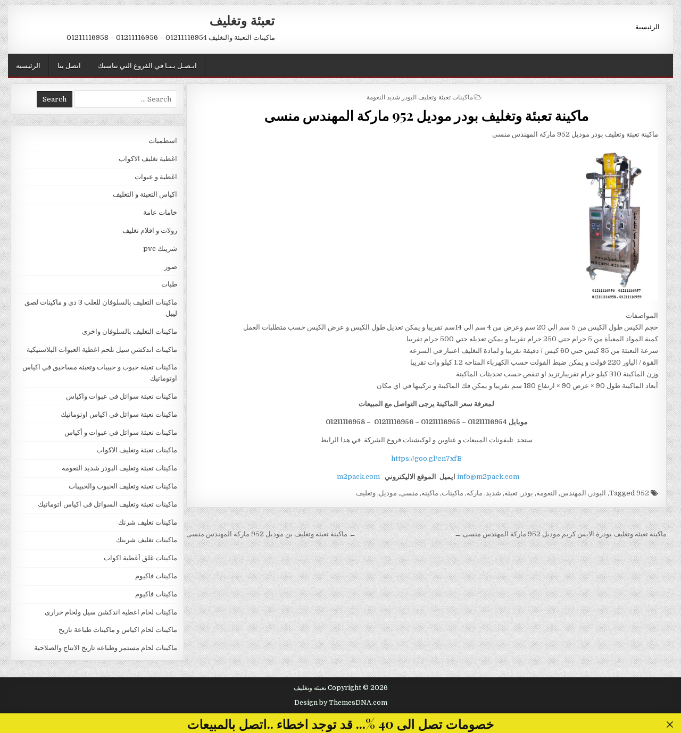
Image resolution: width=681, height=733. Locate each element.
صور (170, 267)
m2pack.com (357, 477)
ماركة (475, 493)
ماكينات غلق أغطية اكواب (140, 558)
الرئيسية (647, 26)
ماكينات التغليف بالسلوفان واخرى (129, 331)
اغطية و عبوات (156, 177)
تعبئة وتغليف (242, 19)
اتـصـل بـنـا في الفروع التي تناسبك (147, 65)
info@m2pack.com (488, 477)
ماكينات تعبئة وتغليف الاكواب (136, 450)
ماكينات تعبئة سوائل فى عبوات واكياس (121, 396)
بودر (527, 493)
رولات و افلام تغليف (149, 230)
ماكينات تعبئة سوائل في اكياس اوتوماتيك (119, 414)
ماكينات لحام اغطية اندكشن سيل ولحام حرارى (111, 612)
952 (642, 493)
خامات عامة (160, 212)
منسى (409, 493)
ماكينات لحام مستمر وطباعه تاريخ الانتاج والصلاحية (105, 648)
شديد (493, 493)
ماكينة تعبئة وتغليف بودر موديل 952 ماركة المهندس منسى (426, 115)
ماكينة (429, 493)
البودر (597, 493)
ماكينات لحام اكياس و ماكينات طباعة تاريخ (118, 630)
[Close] (670, 724)
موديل (388, 493)
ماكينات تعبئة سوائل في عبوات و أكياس (120, 432)
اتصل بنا (69, 65)
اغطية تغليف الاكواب (148, 159)
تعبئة (511, 493)
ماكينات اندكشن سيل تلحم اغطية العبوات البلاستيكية (102, 349)
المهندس (573, 493)
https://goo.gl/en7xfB (426, 458)
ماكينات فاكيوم (156, 576)
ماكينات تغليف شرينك (146, 540)
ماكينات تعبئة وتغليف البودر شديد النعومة (420, 96)
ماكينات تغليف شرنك (147, 522)
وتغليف (366, 493)
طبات (169, 284)
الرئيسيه (28, 65)
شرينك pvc (160, 248)
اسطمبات (162, 141)
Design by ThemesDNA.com (340, 702)
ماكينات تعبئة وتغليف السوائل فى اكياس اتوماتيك (107, 504)
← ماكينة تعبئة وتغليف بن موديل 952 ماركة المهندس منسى (271, 534)
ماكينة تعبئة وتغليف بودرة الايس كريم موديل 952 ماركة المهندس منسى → (560, 534)
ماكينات (452, 493)
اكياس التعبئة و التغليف (145, 194)
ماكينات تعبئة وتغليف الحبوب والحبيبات (123, 486)
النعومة (546, 493)
